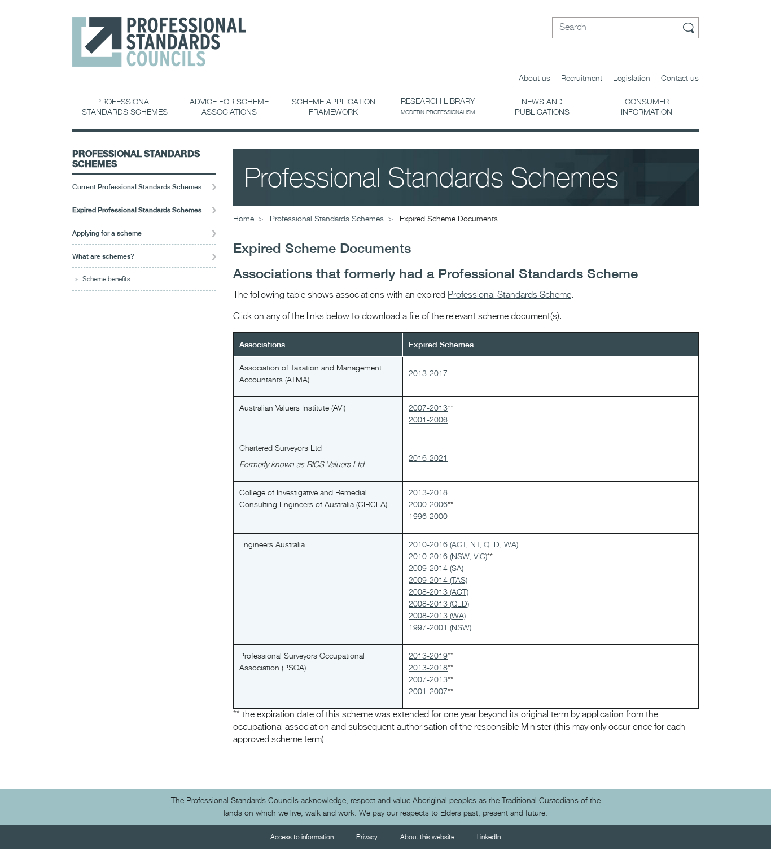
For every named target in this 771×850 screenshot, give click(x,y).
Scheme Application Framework (333, 107)
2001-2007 (428, 692)
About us (534, 78)
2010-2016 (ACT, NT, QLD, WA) (463, 545)
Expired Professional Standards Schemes (136, 210)
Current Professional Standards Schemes (136, 187)
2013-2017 (428, 374)
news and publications (542, 107)
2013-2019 (428, 656)
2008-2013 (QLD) (439, 604)
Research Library (438, 106)
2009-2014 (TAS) (438, 581)
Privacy (367, 837)
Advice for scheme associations (229, 107)
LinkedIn (489, 837)
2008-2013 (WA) (437, 616)
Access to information (302, 837)
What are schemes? (103, 256)
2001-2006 (428, 420)
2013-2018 (428, 493)
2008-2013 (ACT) (438, 592)
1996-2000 (428, 517)
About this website (427, 837)
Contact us (680, 78)
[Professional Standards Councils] (159, 33)
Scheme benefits (106, 279)
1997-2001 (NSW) (440, 628)
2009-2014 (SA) (436, 569)
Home (243, 219)
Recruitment (581, 78)
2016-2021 (428, 459)
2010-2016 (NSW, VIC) (448, 557)
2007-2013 (428, 408)
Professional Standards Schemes (125, 107)
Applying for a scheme (107, 233)
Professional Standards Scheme (509, 295)
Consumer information (646, 107)
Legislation (631, 78)
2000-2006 (428, 505)
